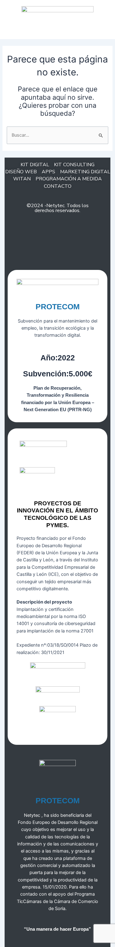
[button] (57, 28)
